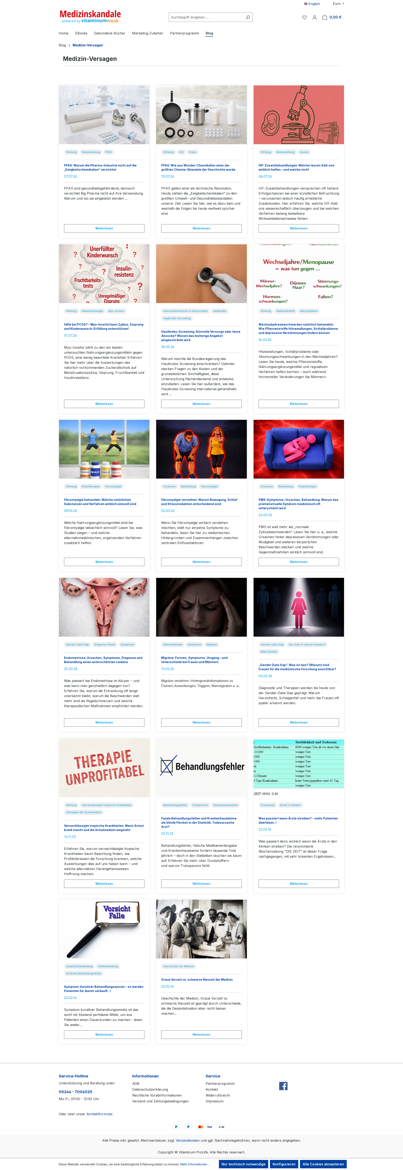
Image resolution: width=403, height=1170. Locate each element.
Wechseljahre (309, 311)
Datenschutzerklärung (150, 1089)
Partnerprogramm (220, 1083)
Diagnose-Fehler (104, 644)
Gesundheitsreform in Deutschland (185, 311)
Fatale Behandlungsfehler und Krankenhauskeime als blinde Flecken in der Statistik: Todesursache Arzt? (199, 822)
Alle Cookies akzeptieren (323, 1164)
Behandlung (188, 486)
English (313, 4)
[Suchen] (248, 17)
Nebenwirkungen (92, 311)
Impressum (215, 1101)
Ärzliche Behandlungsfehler (83, 973)
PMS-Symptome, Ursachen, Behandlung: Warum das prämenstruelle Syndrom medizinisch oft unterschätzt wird (298, 504)
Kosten (304, 152)
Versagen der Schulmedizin (83, 812)
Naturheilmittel (285, 311)
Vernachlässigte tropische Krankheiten (107, 805)
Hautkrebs (219, 311)
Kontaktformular (99, 1114)
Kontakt (212, 1089)
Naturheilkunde (172, 644)
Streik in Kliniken (290, 805)
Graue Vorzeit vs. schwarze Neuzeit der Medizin (197, 979)
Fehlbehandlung (108, 966)
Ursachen (169, 486)
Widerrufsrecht (218, 1095)
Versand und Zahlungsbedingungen (160, 1101)
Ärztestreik (268, 805)
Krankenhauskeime (225, 805)
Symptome (127, 644)
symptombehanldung (79, 966)
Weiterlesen (104, 228)
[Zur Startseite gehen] (90, 16)
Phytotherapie (91, 486)
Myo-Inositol (116, 311)
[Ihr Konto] (315, 17)
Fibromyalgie (113, 486)
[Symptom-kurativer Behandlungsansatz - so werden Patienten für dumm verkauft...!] (104, 929)
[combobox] (206, 17)
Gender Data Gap (77, 644)
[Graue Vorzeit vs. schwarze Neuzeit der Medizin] (201, 929)
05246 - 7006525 (75, 1092)
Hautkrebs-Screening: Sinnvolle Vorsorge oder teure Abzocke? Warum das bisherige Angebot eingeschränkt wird (200, 336)
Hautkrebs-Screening (177, 318)
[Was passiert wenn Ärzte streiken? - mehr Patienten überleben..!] (299, 767)
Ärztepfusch (200, 805)
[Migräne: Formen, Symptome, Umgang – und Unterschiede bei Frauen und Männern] (201, 607)
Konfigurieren (284, 1164)
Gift (181, 152)
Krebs (192, 152)
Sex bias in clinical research (307, 644)
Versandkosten (188, 1140)
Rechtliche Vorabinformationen (157, 1095)
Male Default (269, 651)
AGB (135, 1083)
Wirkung (71, 152)
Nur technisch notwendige (244, 1164)
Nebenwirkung (91, 152)
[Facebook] (283, 1077)
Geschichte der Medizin (178, 966)
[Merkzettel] (305, 17)
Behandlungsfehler (175, 805)
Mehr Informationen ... (195, 1164)
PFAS (108, 152)
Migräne (212, 644)
